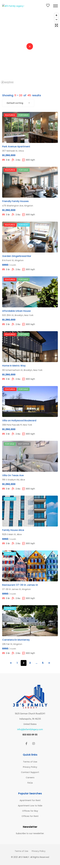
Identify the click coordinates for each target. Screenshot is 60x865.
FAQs (30, 782)
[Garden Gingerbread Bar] (30, 237)
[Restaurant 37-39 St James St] (30, 565)
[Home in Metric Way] (30, 346)
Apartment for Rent (30, 800)
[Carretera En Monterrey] (30, 620)
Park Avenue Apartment (16, 146)
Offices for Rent (30, 816)
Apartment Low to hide (30, 805)
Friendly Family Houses (15, 201)
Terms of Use (30, 761)
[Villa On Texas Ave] (30, 456)
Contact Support (30, 772)
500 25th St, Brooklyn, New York (17, 315)
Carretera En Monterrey (16, 639)
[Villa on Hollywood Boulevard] (30, 401)
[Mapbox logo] (7, 82)
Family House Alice (13, 530)
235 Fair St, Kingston (12, 644)
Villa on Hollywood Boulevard (19, 420)
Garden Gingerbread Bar (16, 256)
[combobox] (18, 103)
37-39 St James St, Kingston (16, 589)
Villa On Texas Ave (13, 475)
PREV (11, 663)
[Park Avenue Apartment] (30, 127)
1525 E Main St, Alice (12, 534)
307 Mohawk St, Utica (13, 150)
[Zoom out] (56, 19)
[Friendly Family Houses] (30, 182)
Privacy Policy (30, 767)
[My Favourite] (48, 6)
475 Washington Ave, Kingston (17, 205)
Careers (30, 777)
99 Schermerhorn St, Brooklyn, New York (22, 370)
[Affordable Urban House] (30, 291)
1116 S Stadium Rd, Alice (13, 479)
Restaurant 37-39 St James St (20, 585)
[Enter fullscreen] (56, 25)
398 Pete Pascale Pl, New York (17, 424)
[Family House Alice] (30, 511)
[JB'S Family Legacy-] (13, 6)
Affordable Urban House (16, 311)
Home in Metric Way (14, 365)
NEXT (49, 663)
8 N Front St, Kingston (13, 260)
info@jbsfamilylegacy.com (30, 729)
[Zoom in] (56, 15)
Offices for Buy (30, 810)
